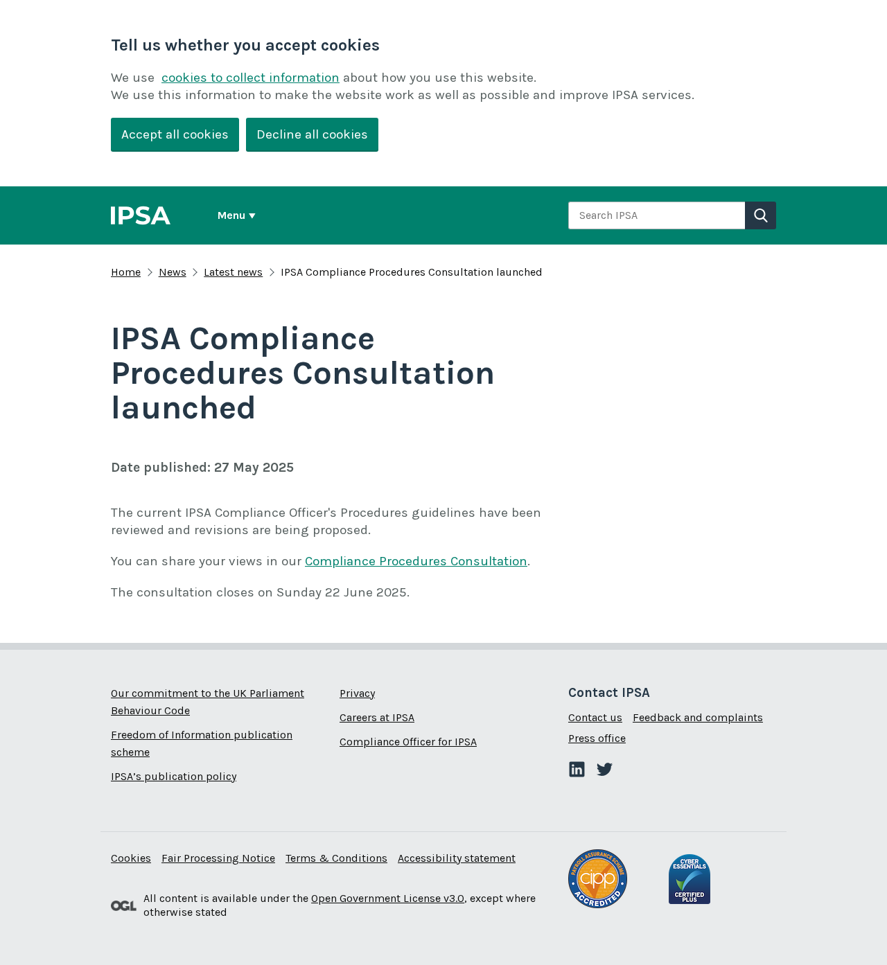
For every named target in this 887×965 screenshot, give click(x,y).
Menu (231, 215)
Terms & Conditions (336, 858)
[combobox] (656, 215)
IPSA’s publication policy (173, 776)
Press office (597, 738)
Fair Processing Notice (218, 858)
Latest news (233, 271)
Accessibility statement (457, 858)
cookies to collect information (250, 77)
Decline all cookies (312, 134)
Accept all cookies (175, 134)
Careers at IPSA (377, 717)
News (172, 271)
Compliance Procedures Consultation (416, 561)
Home (126, 271)
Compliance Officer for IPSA (408, 741)
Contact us (595, 717)
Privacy (357, 693)
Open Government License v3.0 (387, 898)
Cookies (131, 858)
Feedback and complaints (698, 717)
